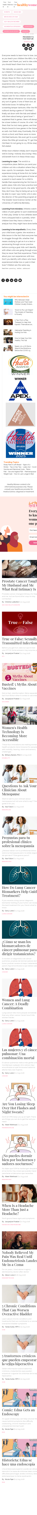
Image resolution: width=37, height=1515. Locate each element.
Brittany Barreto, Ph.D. (13, 755)
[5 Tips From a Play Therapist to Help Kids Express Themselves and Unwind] (8, 322)
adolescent (26, 268)
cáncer (5, 972)
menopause (6, 810)
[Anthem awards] (20, 415)
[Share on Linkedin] (26, 48)
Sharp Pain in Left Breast (12, 465)
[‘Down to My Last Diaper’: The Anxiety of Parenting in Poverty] (8, 312)
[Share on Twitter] (28, 45)
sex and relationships (11, 605)
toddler (19, 268)
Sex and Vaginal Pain (15, 472)
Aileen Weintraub (11, 1125)
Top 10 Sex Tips (15, 467)
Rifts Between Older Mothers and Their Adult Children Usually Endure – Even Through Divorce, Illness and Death (24, 302)
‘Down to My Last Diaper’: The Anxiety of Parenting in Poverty (24, 312)
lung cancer (7, 913)
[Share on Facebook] (24, 45)
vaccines (5, 701)
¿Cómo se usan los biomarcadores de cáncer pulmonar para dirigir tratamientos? (19, 947)
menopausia (6, 861)
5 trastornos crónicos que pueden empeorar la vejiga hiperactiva (19, 1359)
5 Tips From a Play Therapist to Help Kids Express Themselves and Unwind (24, 322)
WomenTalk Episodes (12, 26)
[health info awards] (20, 443)
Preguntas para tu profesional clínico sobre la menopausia (18, 841)
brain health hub (11, 17)
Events (7, 12)
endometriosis (8, 1278)
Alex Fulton (9, 807)
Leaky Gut (26, 467)
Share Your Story (11, 31)
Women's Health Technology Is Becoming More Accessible (14, 733)
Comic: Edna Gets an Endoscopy (18, 1412)
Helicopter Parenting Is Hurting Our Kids (23, 331)
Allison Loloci (10, 1275)
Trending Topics (11, 462)
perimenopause (8, 1127)
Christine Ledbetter (12, 602)
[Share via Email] (30, 48)
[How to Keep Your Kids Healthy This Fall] (8, 340)
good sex (17, 12)
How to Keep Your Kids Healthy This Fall (23, 339)
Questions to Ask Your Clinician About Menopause (19, 789)
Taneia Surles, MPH (12, 1327)
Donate (25, 31)
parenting (28, 41)
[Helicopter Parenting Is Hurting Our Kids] (8, 332)
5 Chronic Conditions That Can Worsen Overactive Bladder (19, 1310)
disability (6, 758)
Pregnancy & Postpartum (28, 38)
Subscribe (29, 26)
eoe (3, 1432)
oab (3, 1329)
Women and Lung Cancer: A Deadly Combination (16, 1004)
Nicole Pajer (9, 1429)
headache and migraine (11, 1224)
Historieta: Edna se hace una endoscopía (18, 1462)
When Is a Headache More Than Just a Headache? (18, 1209)
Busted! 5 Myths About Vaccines (19, 686)
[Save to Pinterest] (32, 45)
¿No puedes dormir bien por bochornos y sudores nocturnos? (19, 1159)
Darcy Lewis (9, 911)
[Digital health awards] (20, 365)
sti (3, 656)
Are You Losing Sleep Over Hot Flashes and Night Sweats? (18, 1108)
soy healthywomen (11, 21)
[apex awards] (20, 389)
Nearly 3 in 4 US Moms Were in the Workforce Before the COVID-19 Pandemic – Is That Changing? (23, 348)
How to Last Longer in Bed (24, 474)
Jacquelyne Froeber (12, 653)
